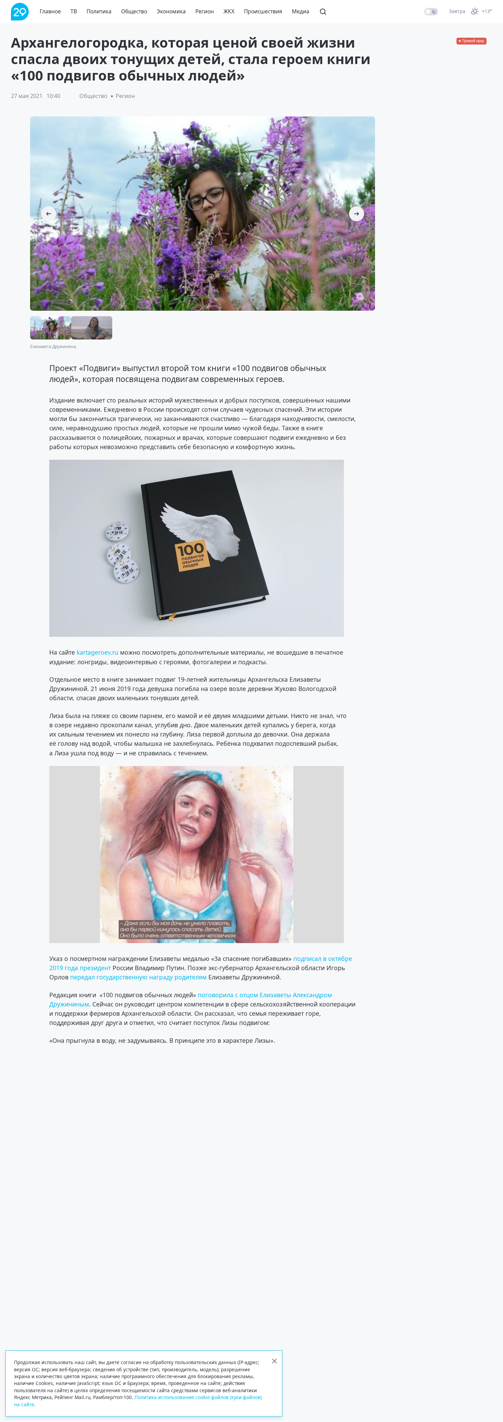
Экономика (171, 11)
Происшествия (263, 11)
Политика (99, 11)
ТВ (73, 11)
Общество (134, 11)
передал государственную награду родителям (138, 977)
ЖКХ (228, 11)
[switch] (431, 11)
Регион (204, 11)
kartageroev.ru (97, 652)
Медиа (300, 11)
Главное (50, 11)
